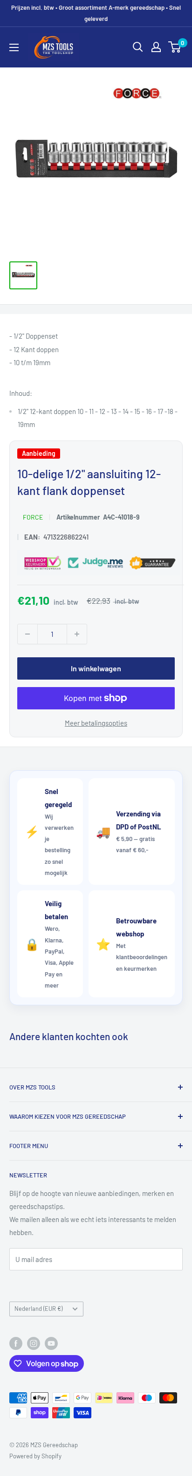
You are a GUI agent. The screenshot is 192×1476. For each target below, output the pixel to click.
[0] (175, 47)
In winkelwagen (96, 667)
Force (33, 517)
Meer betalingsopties (96, 722)
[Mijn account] (156, 47)
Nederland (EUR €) (38, 1308)
